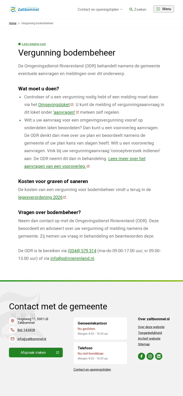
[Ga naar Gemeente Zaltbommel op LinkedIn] (158, 356)
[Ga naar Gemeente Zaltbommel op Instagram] (150, 356)
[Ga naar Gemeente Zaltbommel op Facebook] (141, 356)
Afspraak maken (42, 353)
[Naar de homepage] (24, 9)
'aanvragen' (66, 112)
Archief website (149, 338)
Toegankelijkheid (150, 333)
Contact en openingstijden (92, 369)
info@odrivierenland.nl (72, 258)
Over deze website (151, 327)
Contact (98, 9)
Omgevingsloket (55, 104)
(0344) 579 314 (82, 250)
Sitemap (144, 344)
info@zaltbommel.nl (32, 339)
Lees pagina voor (34, 44)
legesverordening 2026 (42, 197)
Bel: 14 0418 (26, 330)
